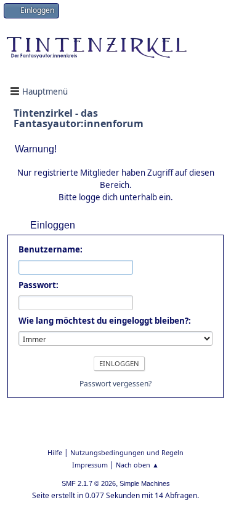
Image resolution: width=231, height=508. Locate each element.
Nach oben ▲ (137, 464)
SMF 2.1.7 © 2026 (89, 483)
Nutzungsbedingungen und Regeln (127, 452)
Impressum (90, 464)
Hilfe (54, 452)
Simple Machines (145, 483)
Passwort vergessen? (115, 383)
